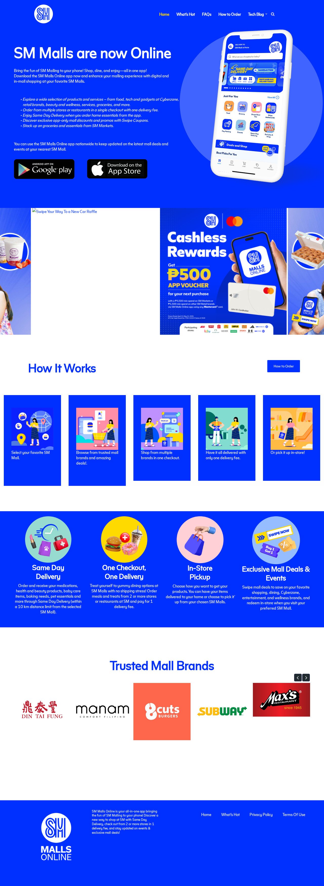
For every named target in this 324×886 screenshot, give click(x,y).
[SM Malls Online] (43, 14)
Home (164, 14)
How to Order (229, 14)
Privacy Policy (261, 814)
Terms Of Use (293, 814)
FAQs (206, 14)
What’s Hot (185, 14)
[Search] (273, 14)
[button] (266, 14)
